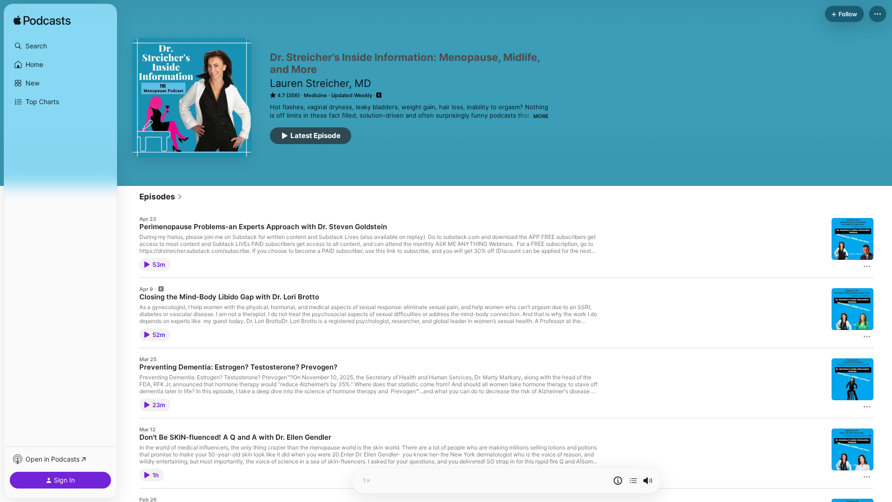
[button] (60, 46)
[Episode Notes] (617, 480)
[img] (42, 21)
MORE (541, 116)
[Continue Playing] (633, 480)
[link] (161, 197)
